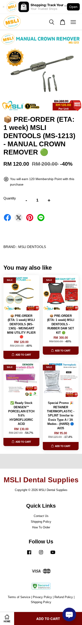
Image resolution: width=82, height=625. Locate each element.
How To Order (41, 527)
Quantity (9, 198)
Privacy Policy (42, 597)
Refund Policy (63, 597)
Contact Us (41, 516)
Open (73, 7)
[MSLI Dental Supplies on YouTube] (53, 554)
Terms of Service (19, 597)
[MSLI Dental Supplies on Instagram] (41, 554)
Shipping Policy (41, 521)
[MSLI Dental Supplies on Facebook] (29, 554)
